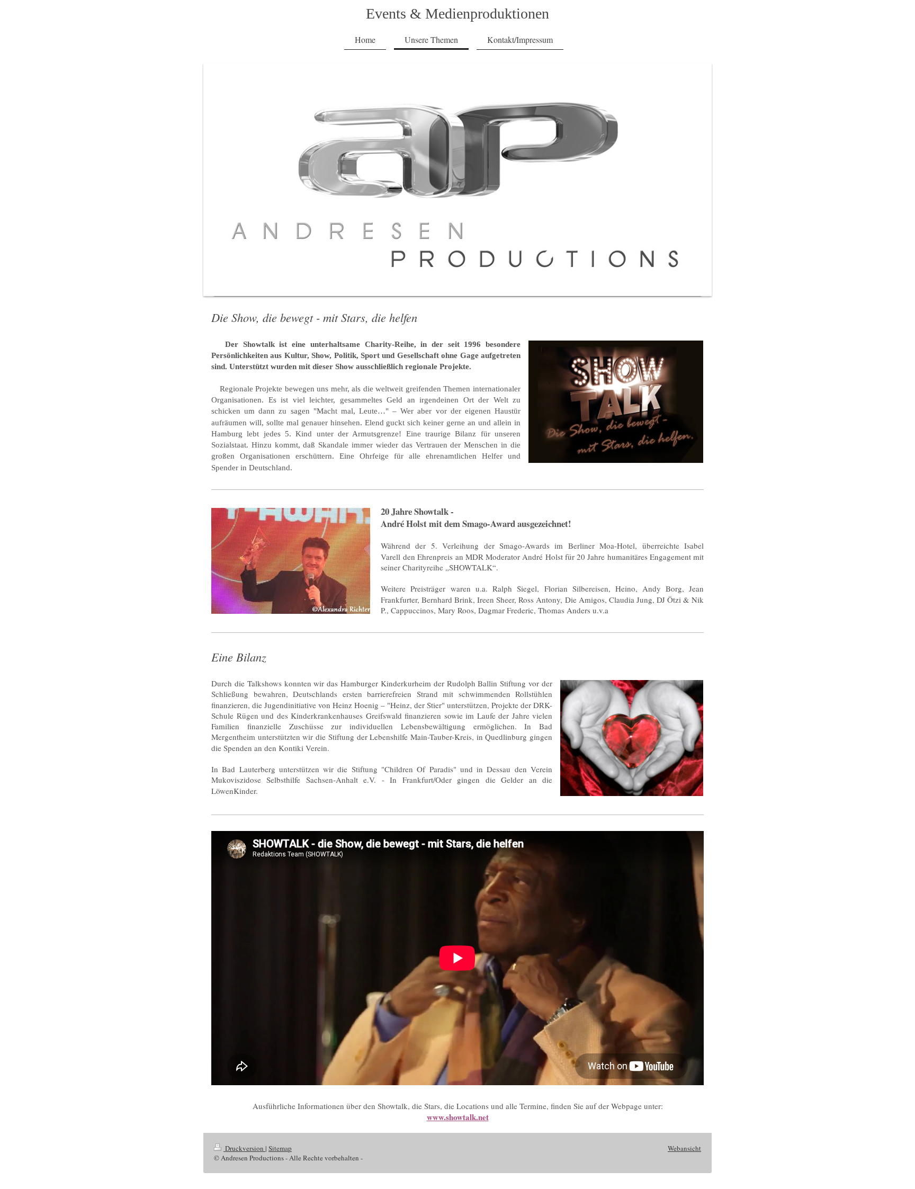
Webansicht (684, 1148)
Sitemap (280, 1148)
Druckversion (244, 1148)
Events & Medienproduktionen (457, 13)
